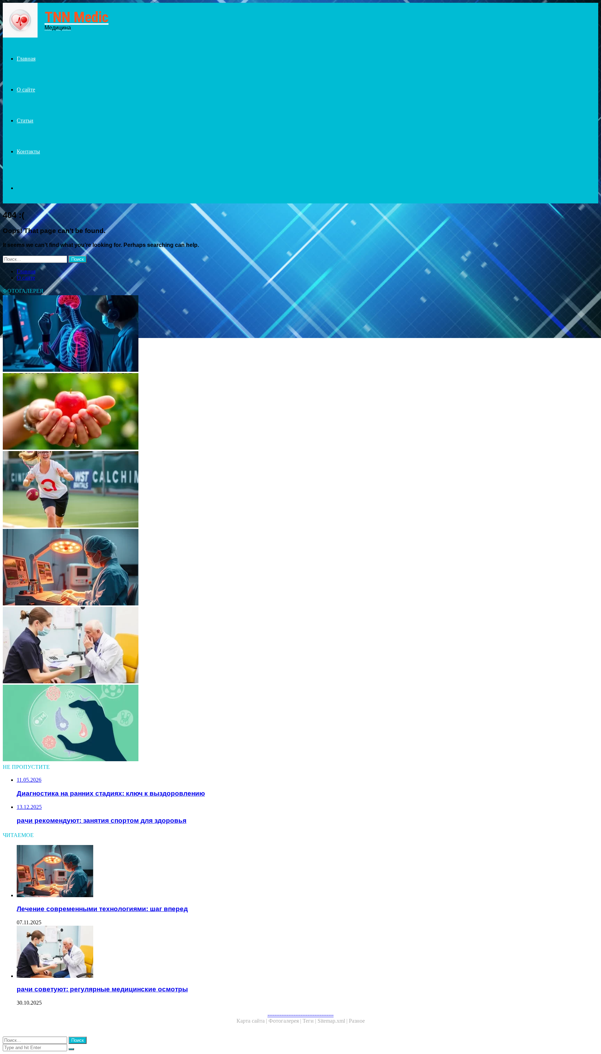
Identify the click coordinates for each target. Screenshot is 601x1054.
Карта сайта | (253, 1021)
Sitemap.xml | (333, 1021)
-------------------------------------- (300, 1014)
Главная (26, 59)
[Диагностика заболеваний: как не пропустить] (211, 724)
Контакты (28, 151)
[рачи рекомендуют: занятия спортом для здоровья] (211, 490)
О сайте (26, 89)
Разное (357, 1021)
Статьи (25, 120)
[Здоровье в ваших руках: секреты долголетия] (211, 412)
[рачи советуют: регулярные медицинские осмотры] (211, 646)
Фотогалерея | (286, 1021)
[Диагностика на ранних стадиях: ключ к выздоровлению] (211, 334)
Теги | (310, 1021)
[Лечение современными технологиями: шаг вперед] (211, 568)
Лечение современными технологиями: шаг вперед (102, 908)
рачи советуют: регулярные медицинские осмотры (102, 989)
